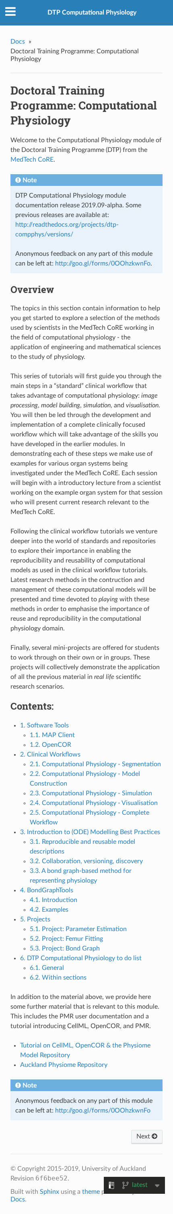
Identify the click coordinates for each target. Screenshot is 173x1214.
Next (144, 1136)
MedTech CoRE (32, 159)
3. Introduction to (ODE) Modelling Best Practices (90, 832)
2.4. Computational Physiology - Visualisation (94, 803)
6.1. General (47, 968)
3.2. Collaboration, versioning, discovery (86, 861)
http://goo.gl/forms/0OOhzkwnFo (102, 263)
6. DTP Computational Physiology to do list (81, 958)
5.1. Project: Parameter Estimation (78, 929)
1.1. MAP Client (52, 735)
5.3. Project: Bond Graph (65, 948)
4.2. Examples (49, 909)
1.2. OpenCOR (50, 745)
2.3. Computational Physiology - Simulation (91, 793)
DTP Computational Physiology (91, 12)
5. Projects (35, 919)
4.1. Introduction (53, 900)
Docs (17, 41)
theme (91, 1192)
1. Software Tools (44, 725)
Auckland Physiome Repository (63, 1065)
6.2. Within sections (58, 977)
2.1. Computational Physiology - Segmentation (95, 764)
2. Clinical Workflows (50, 754)
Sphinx (49, 1192)
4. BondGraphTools (46, 890)
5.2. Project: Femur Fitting (66, 939)
